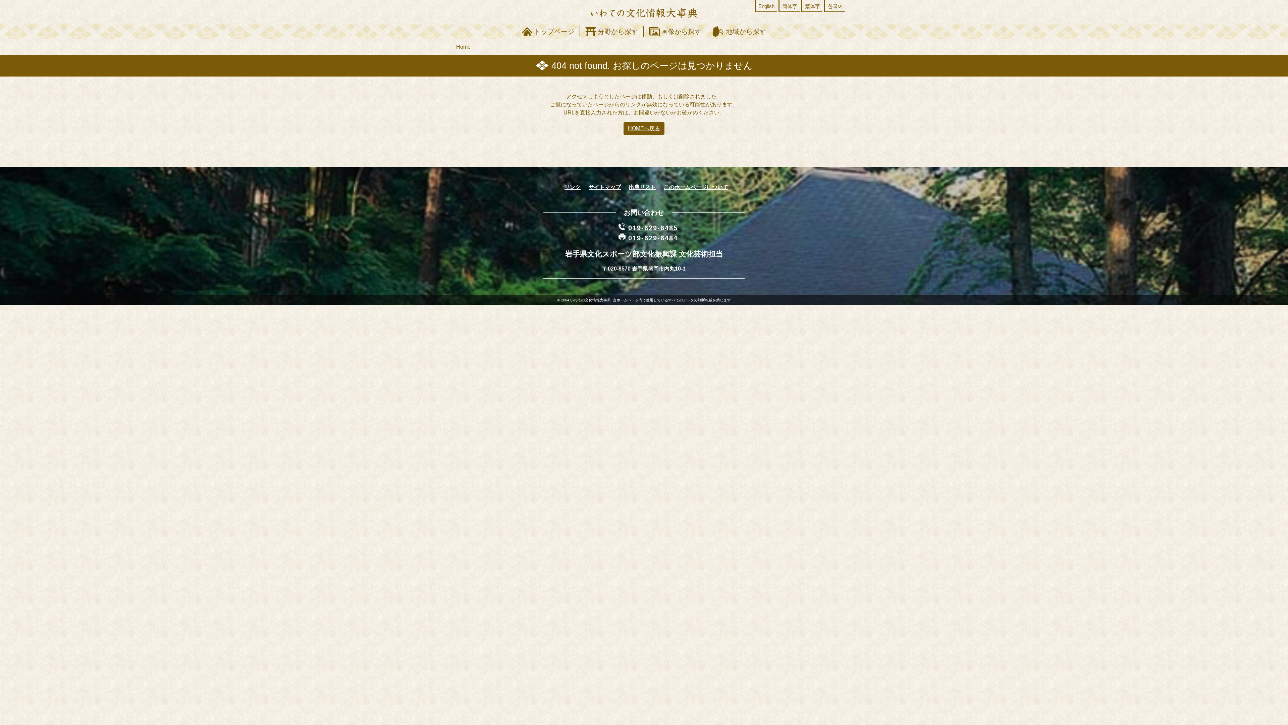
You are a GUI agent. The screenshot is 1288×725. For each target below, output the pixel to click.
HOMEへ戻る (644, 128)
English (766, 6)
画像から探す (681, 31)
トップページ (554, 31)
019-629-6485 (653, 228)
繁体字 (812, 6)
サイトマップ (605, 187)
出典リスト (642, 187)
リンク (573, 187)
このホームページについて (696, 187)
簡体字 (789, 6)
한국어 (835, 6)
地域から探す (746, 31)
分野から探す (618, 31)
